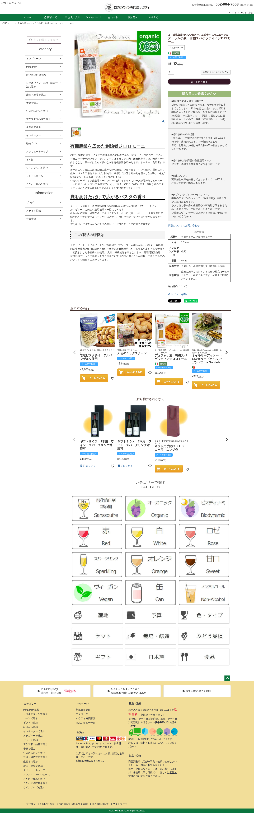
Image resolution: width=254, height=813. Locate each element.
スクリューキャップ (37, 151)
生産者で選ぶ (33, 127)
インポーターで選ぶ (34, 731)
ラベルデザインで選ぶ (35, 714)
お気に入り (74, 17)
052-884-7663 (227, 4)
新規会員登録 (83, 709)
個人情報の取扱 (100, 803)
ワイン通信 (247, 12)
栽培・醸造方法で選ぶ (35, 757)
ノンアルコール (34, 175)
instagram (31, 66)
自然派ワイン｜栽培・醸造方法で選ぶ (42, 85)
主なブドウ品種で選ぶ (38, 119)
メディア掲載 (33, 210)
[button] (74, 352)
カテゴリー (30, 703)
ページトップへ (227, 678)
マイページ (95, 17)
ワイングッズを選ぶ (37, 167)
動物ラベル (32, 143)
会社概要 (31, 803)
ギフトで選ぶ (30, 722)
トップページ (33, 58)
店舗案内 (132, 17)
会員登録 (31, 218)
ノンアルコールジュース (36, 774)
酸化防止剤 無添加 (36, 74)
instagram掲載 (31, 709)
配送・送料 (135, 703)
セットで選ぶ (30, 740)
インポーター (33, 135)
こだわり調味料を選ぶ (35, 783)
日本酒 (30, 159)
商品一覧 (52, 17)
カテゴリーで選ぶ (33, 735)
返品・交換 (135, 755)
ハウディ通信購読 (85, 718)
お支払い (81, 732)
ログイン (234, 12)
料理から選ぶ (30, 727)
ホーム (27, 17)
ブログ (30, 202)
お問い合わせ (47, 803)
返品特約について (177, 286)
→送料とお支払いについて (152, 742)
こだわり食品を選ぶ (18, 23)
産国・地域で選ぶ (36, 94)
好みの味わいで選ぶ (37, 111)
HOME (4, 23)
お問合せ (153, 17)
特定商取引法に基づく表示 (73, 803)
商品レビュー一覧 (85, 722)
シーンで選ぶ (30, 718)
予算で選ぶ (32, 102)
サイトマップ (120, 803)
